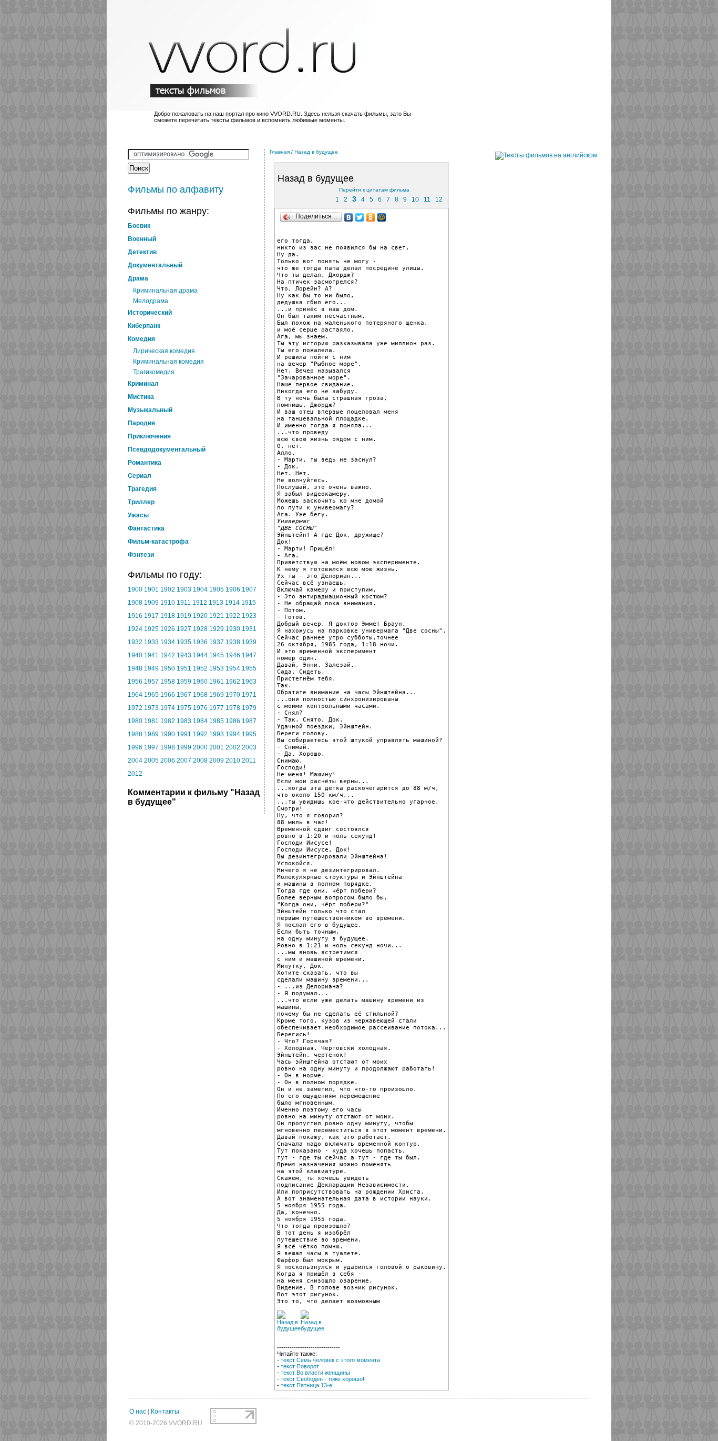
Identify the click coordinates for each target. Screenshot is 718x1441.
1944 (200, 655)
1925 (151, 629)
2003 (249, 747)
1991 (184, 734)
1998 (167, 747)
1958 (167, 681)
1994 (232, 734)
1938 (232, 642)
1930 (232, 629)
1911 (184, 602)
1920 (200, 615)
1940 (135, 655)
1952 (200, 668)
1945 (216, 655)
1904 (200, 589)
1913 (216, 602)
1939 (249, 642)
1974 (167, 708)
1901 (151, 589)
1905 (216, 589)
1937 (216, 642)
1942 (167, 655)
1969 (216, 694)
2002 (232, 747)
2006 (167, 760)
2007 (184, 760)
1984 (200, 721)
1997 (151, 747)
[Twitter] (359, 217)
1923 (249, 615)
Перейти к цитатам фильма (374, 190)
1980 (135, 721)
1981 (151, 721)
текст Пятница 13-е (306, 1385)
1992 (200, 734)
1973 (151, 708)
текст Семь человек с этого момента (330, 1360)
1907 (249, 589)
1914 (232, 602)
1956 (135, 681)
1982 (167, 721)
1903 (184, 589)
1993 (216, 734)
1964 (135, 694)
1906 (232, 589)
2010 (232, 760)
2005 (151, 760)
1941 (151, 655)
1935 (184, 642)
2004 (135, 760)
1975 (184, 708)
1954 (232, 668)
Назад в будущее (316, 152)
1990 (167, 734)
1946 (232, 655)
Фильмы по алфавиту (175, 189)
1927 (184, 629)
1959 (184, 681)
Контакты (165, 1411)
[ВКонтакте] (348, 217)
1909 (151, 602)
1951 (184, 668)
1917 (151, 615)
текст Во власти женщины (315, 1372)
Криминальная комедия (168, 361)
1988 (135, 734)
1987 (249, 721)
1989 (151, 734)
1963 (249, 681)
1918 (167, 615)
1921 (216, 615)
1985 (216, 721)
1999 (184, 747)
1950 (167, 668)
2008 (200, 760)
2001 (216, 747)
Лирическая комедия (164, 351)
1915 (248, 602)
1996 (135, 747)
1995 (249, 734)
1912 (199, 602)
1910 (167, 602)
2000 (200, 747)
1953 (216, 668)
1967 (184, 694)
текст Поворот (300, 1366)
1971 (249, 694)
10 (415, 199)
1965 (151, 694)
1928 (200, 629)
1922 (232, 615)
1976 (200, 708)
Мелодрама (150, 301)
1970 (232, 694)
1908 (135, 602)
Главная (280, 152)
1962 (232, 681)
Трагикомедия (154, 372)
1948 (135, 668)
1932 (135, 642)
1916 (135, 615)
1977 (216, 708)
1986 (232, 721)
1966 (167, 694)
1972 (135, 708)
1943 (184, 655)
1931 (249, 629)
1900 (135, 589)
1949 (151, 668)
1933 (151, 642)
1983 (184, 721)
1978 (232, 708)
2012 (135, 773)
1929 (216, 629)
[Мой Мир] (381, 217)
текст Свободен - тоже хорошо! (322, 1379)
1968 (200, 694)
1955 (249, 668)
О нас (137, 1411)
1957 (151, 681)
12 (439, 199)
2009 (216, 760)
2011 (249, 760)
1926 (167, 629)
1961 (216, 681)
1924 (135, 629)
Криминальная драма (165, 290)
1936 (200, 642)
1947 (249, 655)
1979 (249, 708)
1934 (167, 642)
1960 (200, 681)
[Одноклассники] (370, 217)
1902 (167, 589)
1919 (184, 615)
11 (427, 199)
